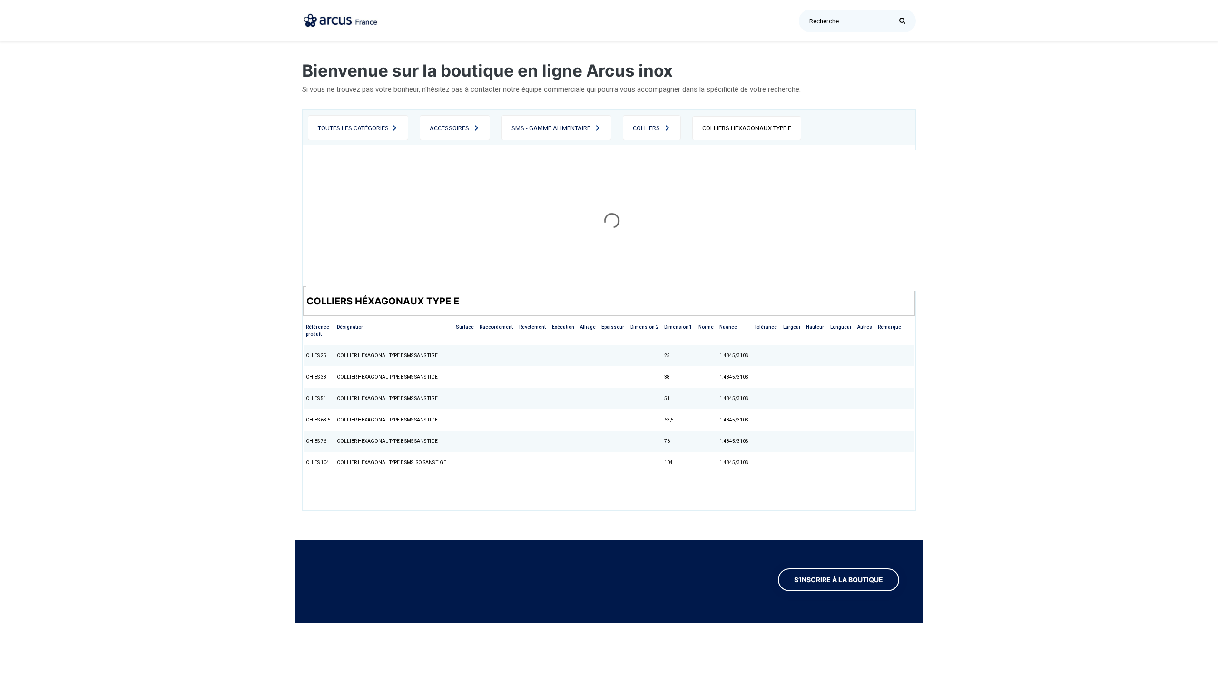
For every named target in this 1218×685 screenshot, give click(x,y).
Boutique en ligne (700, 20)
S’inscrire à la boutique (838, 580)
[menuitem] (407, 21)
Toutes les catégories (353, 128)
